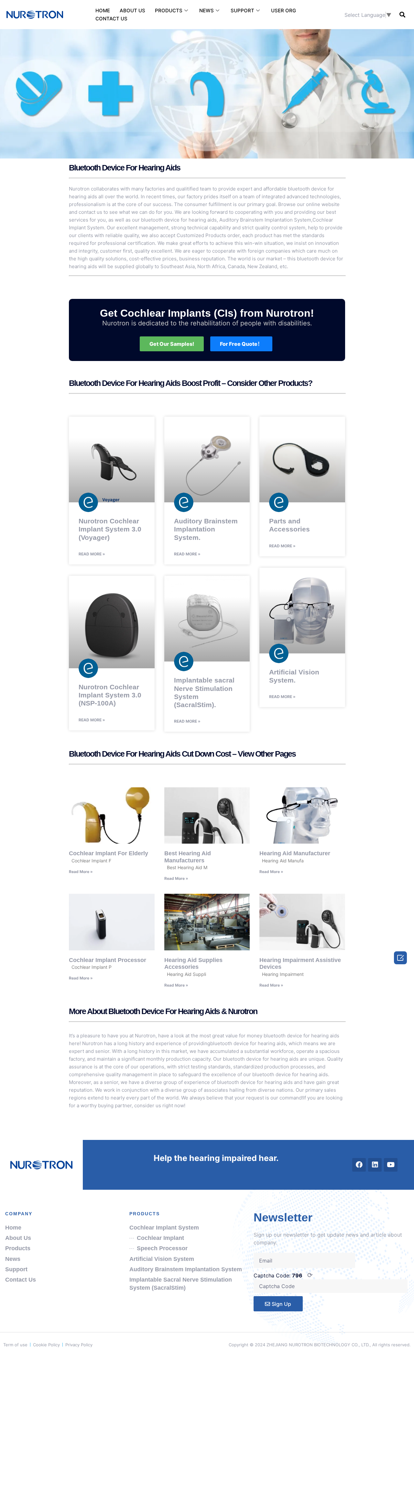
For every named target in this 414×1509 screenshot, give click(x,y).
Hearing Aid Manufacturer (294, 853)
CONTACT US (111, 19)
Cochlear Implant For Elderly (108, 853)
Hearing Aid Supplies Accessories (193, 963)
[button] (402, 14)
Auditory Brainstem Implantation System (265, 220)
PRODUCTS (168, 10)
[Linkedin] (375, 1165)
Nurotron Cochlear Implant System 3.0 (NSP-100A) (110, 695)
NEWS (206, 10)
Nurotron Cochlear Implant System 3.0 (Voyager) (110, 529)
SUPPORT (242, 10)
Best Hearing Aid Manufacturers (187, 857)
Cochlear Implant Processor (107, 960)
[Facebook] (359, 1165)
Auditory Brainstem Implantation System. (206, 529)
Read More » (92, 554)
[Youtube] (391, 1165)
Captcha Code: (283, 1275)
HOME (102, 10)
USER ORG (283, 10)
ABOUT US (132, 10)
